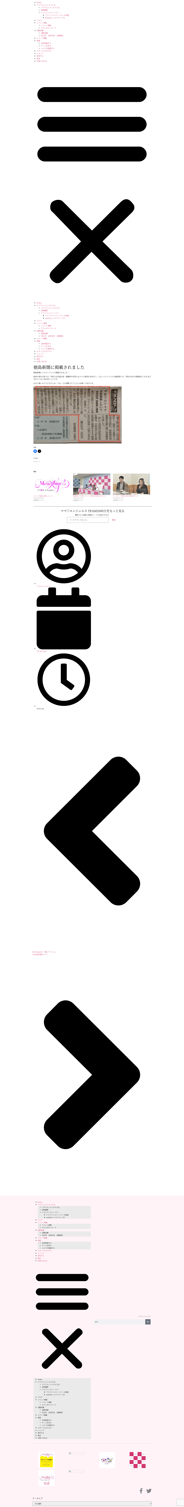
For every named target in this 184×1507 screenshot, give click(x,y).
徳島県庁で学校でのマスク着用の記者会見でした (89, 496)
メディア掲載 (42, 38)
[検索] (148, 1321)
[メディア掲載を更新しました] (52, 484)
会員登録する (46, 43)
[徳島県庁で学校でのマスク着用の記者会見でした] (92, 484)
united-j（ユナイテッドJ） (55, 17)
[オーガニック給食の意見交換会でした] (131, 484)
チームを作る (46, 46)
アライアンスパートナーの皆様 (57, 15)
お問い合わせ (42, 61)
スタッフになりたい (44, 51)
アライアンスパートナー (50, 12)
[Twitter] (149, 1491)
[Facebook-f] (141, 1491)
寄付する (40, 56)
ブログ (39, 20)
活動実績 (40, 30)
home (39, 2)
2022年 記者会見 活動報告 (52, 35)
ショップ (40, 53)
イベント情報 (42, 23)
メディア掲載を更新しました (43, 496)
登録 (38, 40)
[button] (92, 182)
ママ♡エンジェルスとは (46, 5)
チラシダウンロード (48, 28)
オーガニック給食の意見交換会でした (125, 496)
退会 (38, 58)
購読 (114, 520)
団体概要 (44, 10)
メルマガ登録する (48, 48)
